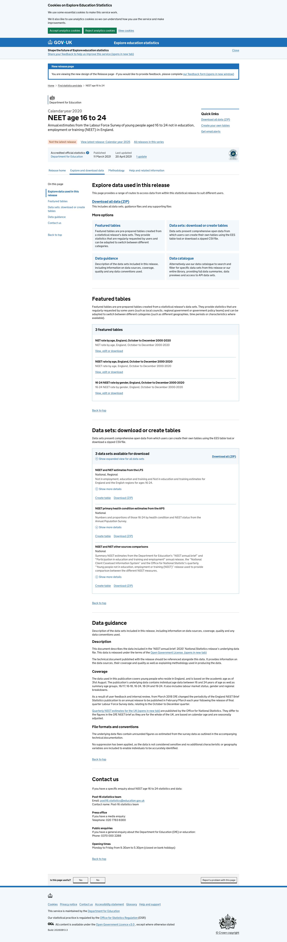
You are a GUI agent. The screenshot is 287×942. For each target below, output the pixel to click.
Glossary (131, 904)
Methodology (116, 170)
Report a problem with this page (219, 880)
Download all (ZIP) (224, 456)
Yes (83, 880)
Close (235, 50)
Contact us (54, 223)
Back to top (55, 235)
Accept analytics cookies (65, 30)
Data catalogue (181, 258)
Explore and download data (87, 170)
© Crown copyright (227, 932)
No (100, 880)
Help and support (150, 904)
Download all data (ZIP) (215, 119)
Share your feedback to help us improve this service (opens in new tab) (91, 54)
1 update (141, 156)
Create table (103, 498)
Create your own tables (215, 125)
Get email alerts (210, 131)
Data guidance (57, 217)
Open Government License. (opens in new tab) (179, 652)
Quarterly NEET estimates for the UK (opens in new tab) (126, 710)
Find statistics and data (70, 85)
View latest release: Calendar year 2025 (105, 142)
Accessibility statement (109, 904)
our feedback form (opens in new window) (208, 74)
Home (51, 85)
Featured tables (58, 201)
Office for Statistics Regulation (119, 917)
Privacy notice (68, 904)
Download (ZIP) (123, 498)
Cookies (53, 904)
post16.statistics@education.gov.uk (122, 800)
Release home (57, 170)
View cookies (126, 30)
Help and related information (146, 170)
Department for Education (67, 156)
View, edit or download (109, 351)
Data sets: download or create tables (66, 209)
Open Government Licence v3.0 (115, 924)
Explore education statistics (136, 43)
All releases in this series (149, 142)
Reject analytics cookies (100, 30)
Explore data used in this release (63, 193)
